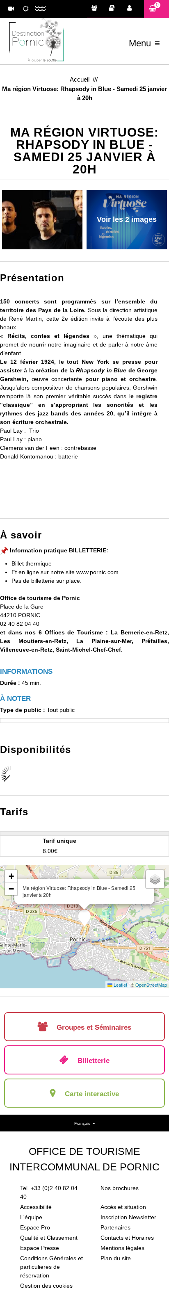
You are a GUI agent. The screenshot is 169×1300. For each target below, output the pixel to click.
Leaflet (119, 984)
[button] (156, 9)
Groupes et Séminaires (96, 9)
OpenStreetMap (151, 984)
